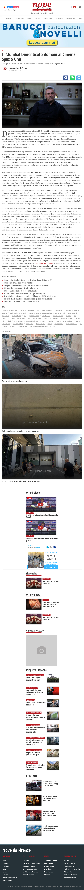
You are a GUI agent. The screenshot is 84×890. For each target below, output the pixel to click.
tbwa (76, 321)
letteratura (5, 318)
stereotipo (55, 318)
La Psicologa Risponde (30, 869)
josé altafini (6, 324)
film (38, 310)
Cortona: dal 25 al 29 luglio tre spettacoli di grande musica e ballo (28, 299)
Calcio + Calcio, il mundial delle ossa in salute (20, 291)
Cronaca (8, 18)
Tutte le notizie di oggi (9, 878)
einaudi (23, 313)
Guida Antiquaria (28, 875)
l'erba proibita (58, 324)
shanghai (50, 321)
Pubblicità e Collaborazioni (72, 869)
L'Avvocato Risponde (29, 866)
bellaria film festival (32, 321)
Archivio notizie (7, 880)
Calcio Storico (27, 860)
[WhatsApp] (72, 77)
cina (43, 321)
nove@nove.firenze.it (70, 878)
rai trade (12, 326)
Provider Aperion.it (69, 866)
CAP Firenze (47, 875)
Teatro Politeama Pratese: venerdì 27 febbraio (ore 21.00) (30, 296)
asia (57, 321)
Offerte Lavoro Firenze (50, 860)
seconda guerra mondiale (44, 313)
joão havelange (34, 316)
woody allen (37, 318)
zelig (28, 318)
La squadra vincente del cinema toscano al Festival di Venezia (26, 285)
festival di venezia (67, 318)
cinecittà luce (22, 326)
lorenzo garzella (47, 310)
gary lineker (5, 316)
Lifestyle (48, 18)
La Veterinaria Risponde (30, 872)
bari (9, 321)
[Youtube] (74, 7)
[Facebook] (71, 7)
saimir (50, 324)
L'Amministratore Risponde (31, 863)
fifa (25, 316)
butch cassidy (14, 313)
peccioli (68, 316)
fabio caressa (40, 324)
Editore (66, 860)
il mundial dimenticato (9, 310)
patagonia (58, 310)
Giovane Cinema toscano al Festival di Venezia (21, 288)
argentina (68, 310)
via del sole (30, 310)
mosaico (46, 318)
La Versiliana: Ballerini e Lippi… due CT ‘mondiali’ (21, 301)
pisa (75, 316)
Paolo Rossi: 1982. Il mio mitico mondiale (18, 283)
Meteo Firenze (48, 869)
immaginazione (67, 321)
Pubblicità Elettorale (70, 875)
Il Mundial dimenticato (44, 263)
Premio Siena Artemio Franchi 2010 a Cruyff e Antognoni (24, 293)
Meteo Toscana (48, 872)
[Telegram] (78, 77)
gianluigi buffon (18, 324)
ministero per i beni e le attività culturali (42, 326)
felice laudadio (18, 321)
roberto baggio (72, 313)
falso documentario (18, 318)
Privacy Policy (68, 872)
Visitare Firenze (48, 863)
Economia (20, 18)
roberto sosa (29, 324)
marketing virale (60, 313)
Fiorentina (70, 18)
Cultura (38, 18)
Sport (29, 18)
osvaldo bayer (46, 316)
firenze (22, 310)
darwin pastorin (58, 316)
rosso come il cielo (71, 324)
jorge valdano (16, 316)
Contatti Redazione (70, 863)
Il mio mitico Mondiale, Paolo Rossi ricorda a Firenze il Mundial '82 (28, 280)
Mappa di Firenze (49, 866)
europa (31, 313)
